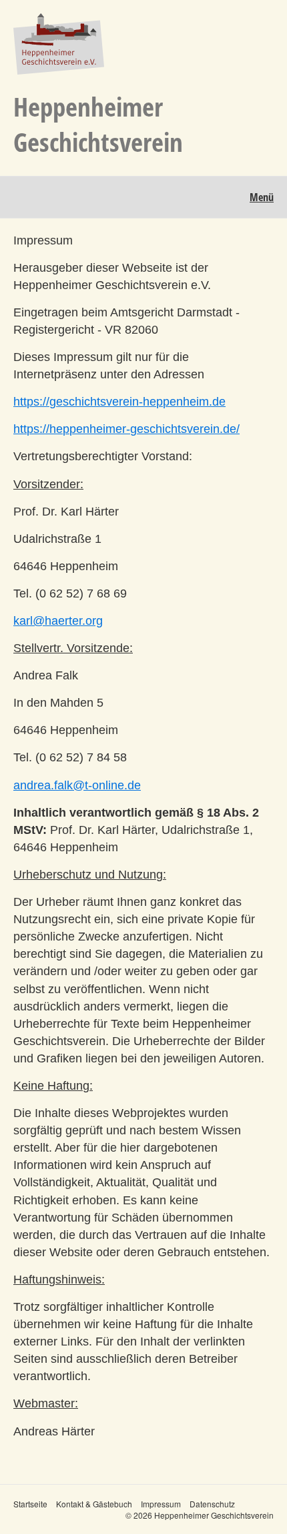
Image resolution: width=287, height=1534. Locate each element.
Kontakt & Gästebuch (94, 1503)
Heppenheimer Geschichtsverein (98, 124)
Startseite (30, 1503)
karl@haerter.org (58, 620)
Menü (262, 197)
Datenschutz (212, 1503)
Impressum (161, 1503)
